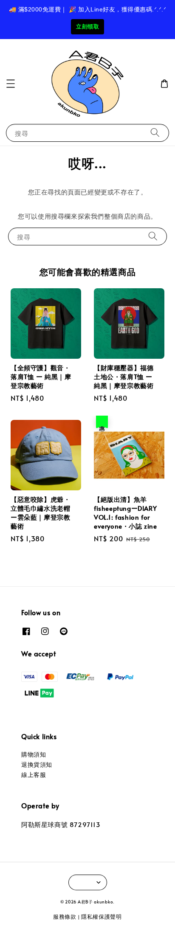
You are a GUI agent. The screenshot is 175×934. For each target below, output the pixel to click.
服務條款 (64, 916)
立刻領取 (87, 26)
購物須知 (33, 754)
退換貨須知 (36, 764)
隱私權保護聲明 (101, 916)
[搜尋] (155, 132)
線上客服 (33, 775)
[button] (10, 83)
